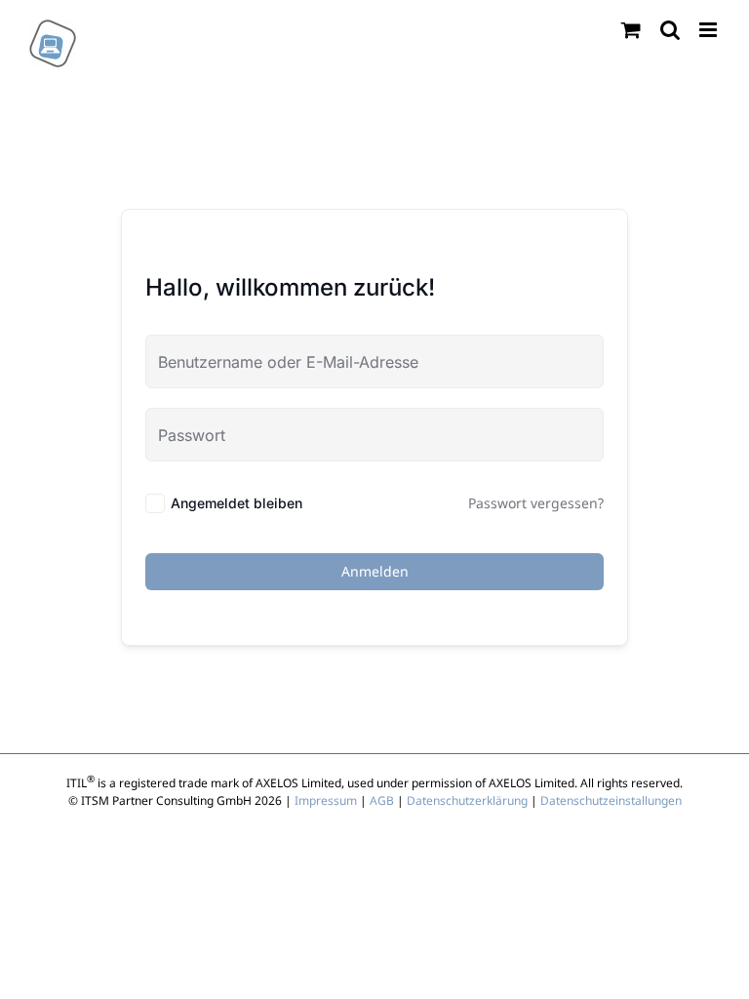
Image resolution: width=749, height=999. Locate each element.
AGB (382, 800)
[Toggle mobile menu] (709, 30)
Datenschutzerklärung (467, 800)
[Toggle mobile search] (670, 30)
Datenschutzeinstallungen (611, 800)
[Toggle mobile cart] (631, 30)
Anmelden (375, 571)
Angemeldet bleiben (236, 503)
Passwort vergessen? (536, 503)
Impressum (326, 800)
